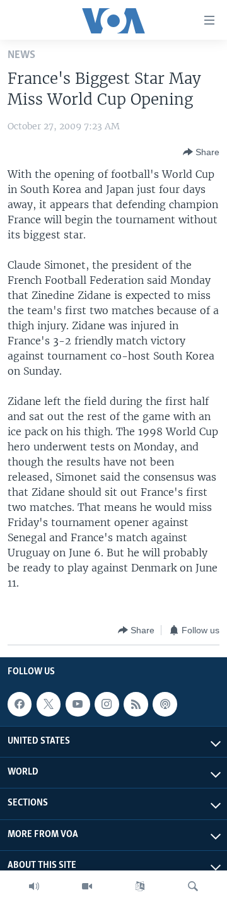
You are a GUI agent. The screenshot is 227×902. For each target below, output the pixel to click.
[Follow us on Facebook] (20, 704)
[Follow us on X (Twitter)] (49, 704)
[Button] (201, 152)
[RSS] (136, 704)
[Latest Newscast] (34, 886)
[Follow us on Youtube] (78, 704)
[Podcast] (165, 704)
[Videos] (87, 886)
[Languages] (140, 886)
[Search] (193, 886)
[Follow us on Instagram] (107, 704)
